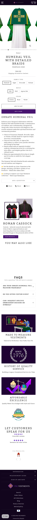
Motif (18, 88)
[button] (17, 459)
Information (18, 471)
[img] (18, 434)
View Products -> (11, 236)
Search (18, 492)
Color (18, 96)
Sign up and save (18, 479)
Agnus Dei (24, 91)
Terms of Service (18, 504)
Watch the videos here (16, 170)
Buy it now (18, 111)
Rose (18, 99)
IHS (10, 91)
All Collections (18, 498)
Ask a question (18, 180)
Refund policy (18, 506)
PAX (16, 91)
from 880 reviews (18, 436)
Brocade (22, 83)
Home (18, 53)
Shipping (11, 73)
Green (11, 99)
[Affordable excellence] (18, 386)
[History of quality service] (18, 354)
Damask (6, 83)
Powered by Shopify (18, 518)
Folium (30, 83)
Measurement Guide (18, 475)
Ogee (14, 83)
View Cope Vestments (17, 175)
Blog (18, 501)
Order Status (18, 495)
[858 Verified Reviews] (18, 421)
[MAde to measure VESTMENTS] (18, 323)
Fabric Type (18, 79)
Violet (26, 99)
